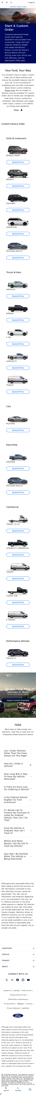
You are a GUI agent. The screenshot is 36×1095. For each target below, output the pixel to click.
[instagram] (23, 980)
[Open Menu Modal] (2, 2)
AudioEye (25, 1008)
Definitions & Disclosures (18, 999)
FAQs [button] (16, 110)
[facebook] (17, 980)
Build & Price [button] (18, 162)
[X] (6, 980)
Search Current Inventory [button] (18, 700)
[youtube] (28, 980)
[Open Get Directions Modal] (6, 2)
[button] (18, 753)
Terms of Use (27, 990)
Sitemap (17, 990)
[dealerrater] (12, 980)
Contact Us (7, 990)
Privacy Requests (13, 1008)
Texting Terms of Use (18, 995)
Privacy (29, 1004)
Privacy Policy (9, 1004)
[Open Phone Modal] (11, 2)
